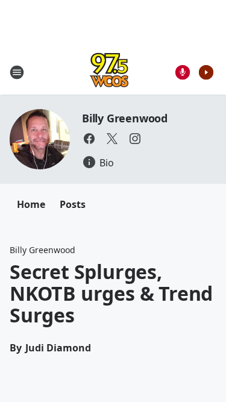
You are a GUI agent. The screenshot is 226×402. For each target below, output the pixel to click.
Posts (73, 204)
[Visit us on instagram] (135, 138)
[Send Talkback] (182, 72)
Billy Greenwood (125, 118)
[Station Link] (109, 72)
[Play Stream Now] (206, 72)
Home (31, 204)
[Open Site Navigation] (17, 72)
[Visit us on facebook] (89, 138)
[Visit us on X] (112, 138)
